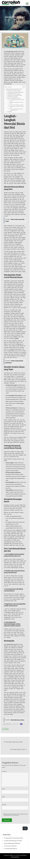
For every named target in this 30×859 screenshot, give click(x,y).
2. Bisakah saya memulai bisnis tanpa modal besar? (16, 103)
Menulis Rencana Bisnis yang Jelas (14, 90)
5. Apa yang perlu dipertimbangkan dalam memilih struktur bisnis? (16, 109)
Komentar (4, 771)
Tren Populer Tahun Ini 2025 (17, 749)
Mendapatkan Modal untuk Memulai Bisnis (15, 92)
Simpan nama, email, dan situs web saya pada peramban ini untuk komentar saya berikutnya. (15, 814)
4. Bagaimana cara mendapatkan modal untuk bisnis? (17, 107)
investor (8, 214)
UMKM (16, 338)
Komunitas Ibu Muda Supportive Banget (13, 840)
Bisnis (21, 724)
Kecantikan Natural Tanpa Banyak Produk (13, 838)
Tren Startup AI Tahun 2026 (10, 846)
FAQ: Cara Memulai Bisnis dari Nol (14, 98)
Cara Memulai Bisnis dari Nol (11, 51)
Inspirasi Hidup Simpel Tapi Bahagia (12, 843)
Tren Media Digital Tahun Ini (10, 848)
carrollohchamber (8, 724)
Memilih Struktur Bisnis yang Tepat (14, 93)
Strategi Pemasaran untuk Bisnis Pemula (15, 95)
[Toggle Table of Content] (23, 87)
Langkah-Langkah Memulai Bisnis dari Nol (14, 89)
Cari (25, 828)
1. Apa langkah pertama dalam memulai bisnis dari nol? (17, 100)
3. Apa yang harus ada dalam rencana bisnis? (17, 104)
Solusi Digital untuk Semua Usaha (14, 742)
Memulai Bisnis (5, 729)
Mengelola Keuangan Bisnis (13, 96)
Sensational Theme (15, 857)
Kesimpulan (10, 111)
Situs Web (4, 804)
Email (3, 796)
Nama (3, 789)
